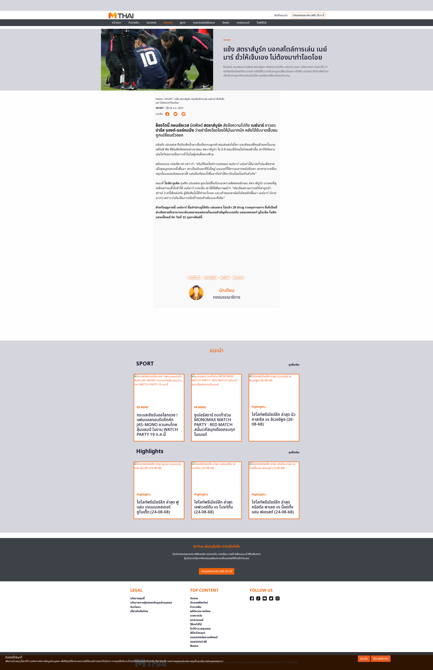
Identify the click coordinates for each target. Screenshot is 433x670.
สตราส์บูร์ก (210, 278)
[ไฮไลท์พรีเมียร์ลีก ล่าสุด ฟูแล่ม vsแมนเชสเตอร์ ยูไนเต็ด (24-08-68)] (159, 476)
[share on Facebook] (168, 114)
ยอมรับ (364, 659)
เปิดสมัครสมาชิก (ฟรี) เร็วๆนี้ (216, 571)
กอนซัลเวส (194, 278)
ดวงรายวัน (196, 616)
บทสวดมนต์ (243, 23)
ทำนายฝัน (133, 23)
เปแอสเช (238, 278)
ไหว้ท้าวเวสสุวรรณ (200, 629)
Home (159, 99)
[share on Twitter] (176, 114)
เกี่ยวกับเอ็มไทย (139, 611)
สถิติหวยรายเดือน (200, 611)
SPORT (227, 40)
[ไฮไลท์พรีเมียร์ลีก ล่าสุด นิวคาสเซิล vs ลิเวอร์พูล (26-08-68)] (274, 388)
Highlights (259, 407)
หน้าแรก (116, 23)
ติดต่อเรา (135, 607)
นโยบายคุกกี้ (137, 598)
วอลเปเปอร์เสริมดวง (204, 23)
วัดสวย (225, 23)
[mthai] (121, 15)
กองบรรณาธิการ (226, 297)
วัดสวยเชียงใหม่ (199, 603)
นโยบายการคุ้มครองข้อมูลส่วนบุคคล (151, 603)
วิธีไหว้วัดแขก (197, 633)
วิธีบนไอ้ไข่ (196, 624)
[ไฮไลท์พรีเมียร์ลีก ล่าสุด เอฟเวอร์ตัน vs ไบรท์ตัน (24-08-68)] (216, 476)
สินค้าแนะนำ (281, 15)
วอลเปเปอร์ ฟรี (198, 642)
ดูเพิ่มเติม (294, 365)
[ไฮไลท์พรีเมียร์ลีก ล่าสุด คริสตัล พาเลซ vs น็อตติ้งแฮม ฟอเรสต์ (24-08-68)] (274, 476)
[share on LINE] (183, 114)
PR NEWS (142, 407)
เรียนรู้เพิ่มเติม (380, 659)
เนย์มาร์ (225, 278)
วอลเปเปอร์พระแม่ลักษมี (204, 637)
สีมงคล (194, 646)
